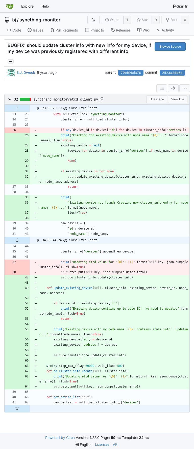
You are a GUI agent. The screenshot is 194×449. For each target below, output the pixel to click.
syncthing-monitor (39, 19)
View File (177, 99)
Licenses (102, 444)
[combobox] (161, 88)
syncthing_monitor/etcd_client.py (65, 99)
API (115, 444)
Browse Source (170, 46)
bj (14, 19)
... (10, 60)
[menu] (184, 88)
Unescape (157, 99)
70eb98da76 (131, 73)
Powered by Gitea (60, 437)
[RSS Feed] (93, 20)
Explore (27, 6)
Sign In (182, 6)
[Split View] (173, 88)
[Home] (10, 6)
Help (45, 6)
